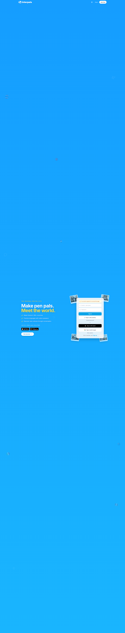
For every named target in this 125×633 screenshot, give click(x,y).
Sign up (95, 335)
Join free (103, 2)
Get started (26, 334)
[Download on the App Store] (25, 329)
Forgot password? (90, 320)
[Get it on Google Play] (34, 329)
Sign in (96, 2)
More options (90, 332)
